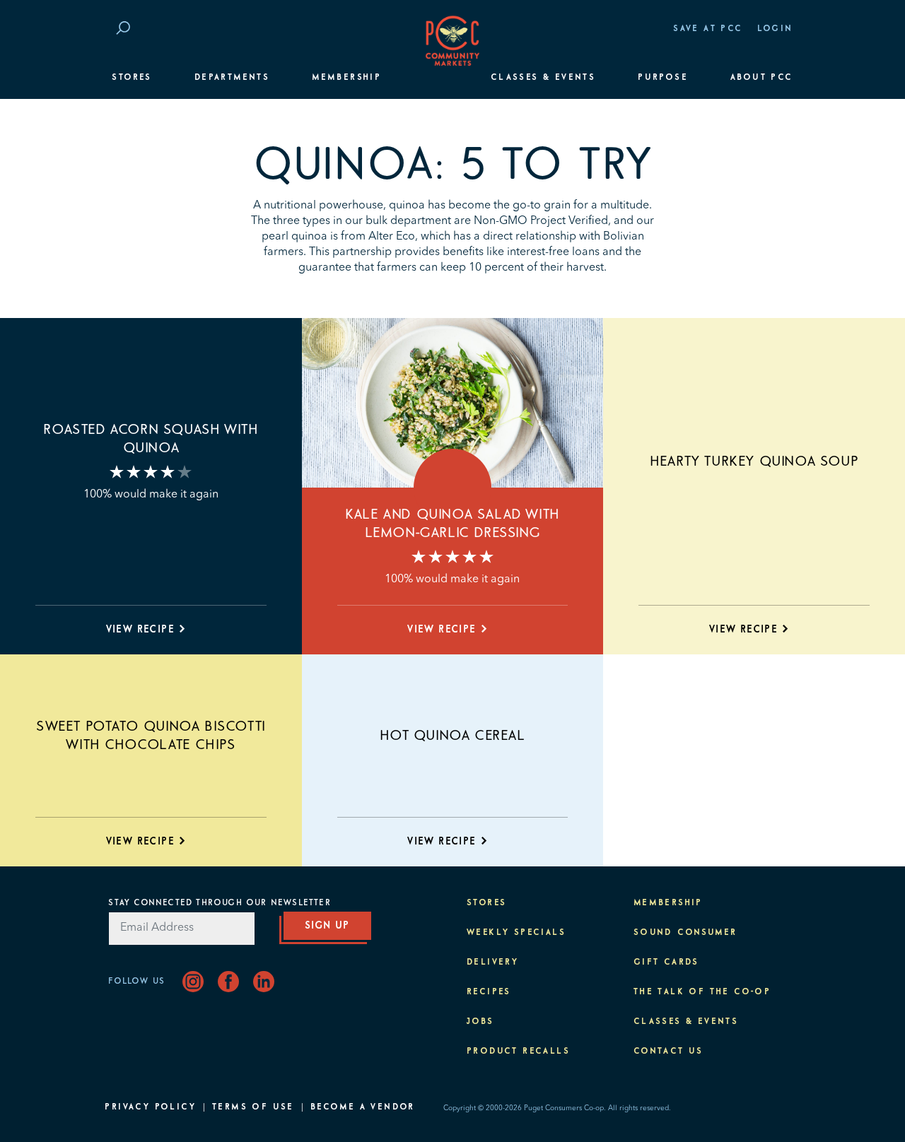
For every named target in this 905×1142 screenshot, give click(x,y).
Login (775, 29)
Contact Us (668, 1051)
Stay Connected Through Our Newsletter (219, 903)
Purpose (663, 77)
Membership (346, 77)
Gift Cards (666, 962)
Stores (131, 77)
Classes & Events (543, 77)
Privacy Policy (150, 1107)
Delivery (492, 962)
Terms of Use (253, 1107)
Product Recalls (518, 1051)
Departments (231, 77)
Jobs (480, 1022)
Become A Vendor (362, 1107)
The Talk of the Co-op (702, 992)
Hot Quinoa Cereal (452, 736)
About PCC (761, 77)
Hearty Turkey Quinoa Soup (754, 461)
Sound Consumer (685, 933)
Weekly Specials (516, 933)
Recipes (489, 992)
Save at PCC (707, 29)
